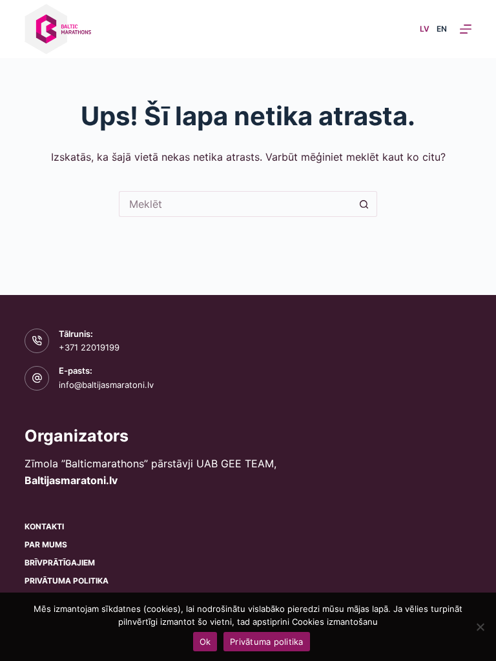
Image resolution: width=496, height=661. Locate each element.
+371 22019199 (89, 347)
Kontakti (44, 526)
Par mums (46, 544)
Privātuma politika (66, 580)
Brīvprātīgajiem (60, 562)
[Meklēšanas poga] (364, 204)
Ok (205, 641)
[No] (479, 626)
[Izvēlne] (465, 29)
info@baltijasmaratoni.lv (106, 385)
